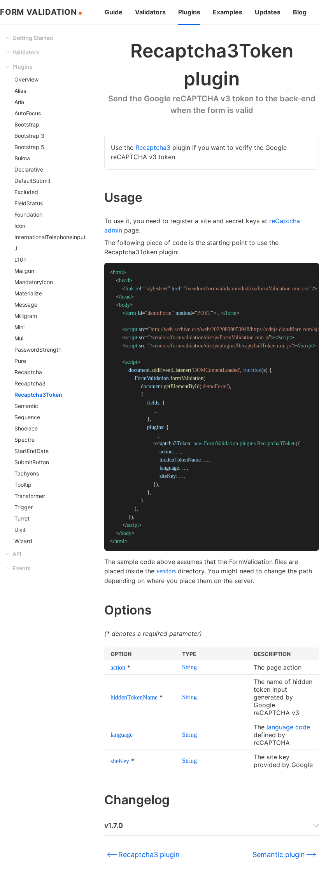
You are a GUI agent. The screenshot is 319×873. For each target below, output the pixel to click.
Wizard (23, 541)
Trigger (23, 507)
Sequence (27, 417)
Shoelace (26, 428)
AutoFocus (27, 113)
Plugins (189, 12)
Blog (300, 12)
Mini (19, 327)
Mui (18, 338)
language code (288, 727)
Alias (20, 90)
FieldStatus (28, 203)
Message (25, 304)
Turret (22, 518)
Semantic (26, 406)
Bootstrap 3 (29, 135)
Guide (114, 12)
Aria (19, 102)
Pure (20, 361)
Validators (150, 12)
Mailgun (24, 270)
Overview (26, 79)
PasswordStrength (37, 349)
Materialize (28, 293)
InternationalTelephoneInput (50, 237)
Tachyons (26, 473)
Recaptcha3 (30, 383)
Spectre (24, 439)
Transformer (29, 496)
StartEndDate (31, 451)
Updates (267, 12)
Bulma (22, 158)
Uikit (20, 529)
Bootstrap (26, 124)
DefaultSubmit (32, 180)
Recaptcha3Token (38, 394)
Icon (19, 225)
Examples (227, 12)
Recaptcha (28, 372)
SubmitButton (31, 462)
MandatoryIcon (33, 282)
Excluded (26, 192)
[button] (46, 38)
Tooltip (23, 484)
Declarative (28, 169)
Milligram (25, 315)
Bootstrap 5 (29, 147)
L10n (20, 259)
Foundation (28, 214)
